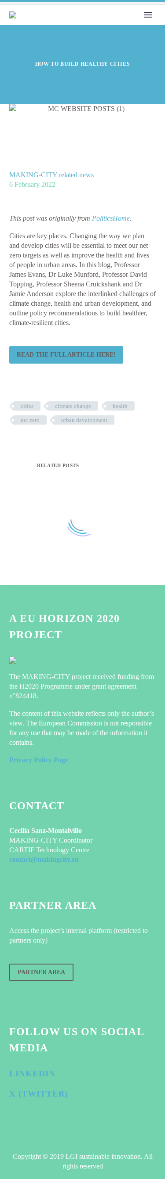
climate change (73, 406)
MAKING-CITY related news (51, 175)
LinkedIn (32, 1073)
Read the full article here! (66, 354)
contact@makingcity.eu (44, 859)
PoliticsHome (111, 218)
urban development (84, 420)
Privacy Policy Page (38, 760)
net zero (30, 420)
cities (27, 406)
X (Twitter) (38, 1093)
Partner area (41, 972)
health (120, 406)
